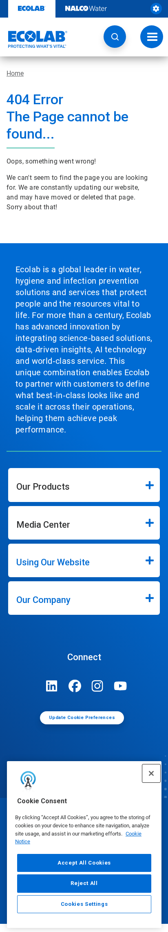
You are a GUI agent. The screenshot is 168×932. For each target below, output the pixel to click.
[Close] (151, 773)
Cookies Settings (84, 904)
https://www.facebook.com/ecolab (74, 686)
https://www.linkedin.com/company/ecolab (52, 686)
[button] (115, 36)
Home (15, 73)
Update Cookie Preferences (82, 717)
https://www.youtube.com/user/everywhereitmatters (120, 686)
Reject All (84, 883)
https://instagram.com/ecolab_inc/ (97, 686)
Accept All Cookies (84, 863)
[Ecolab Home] (34, 39)
